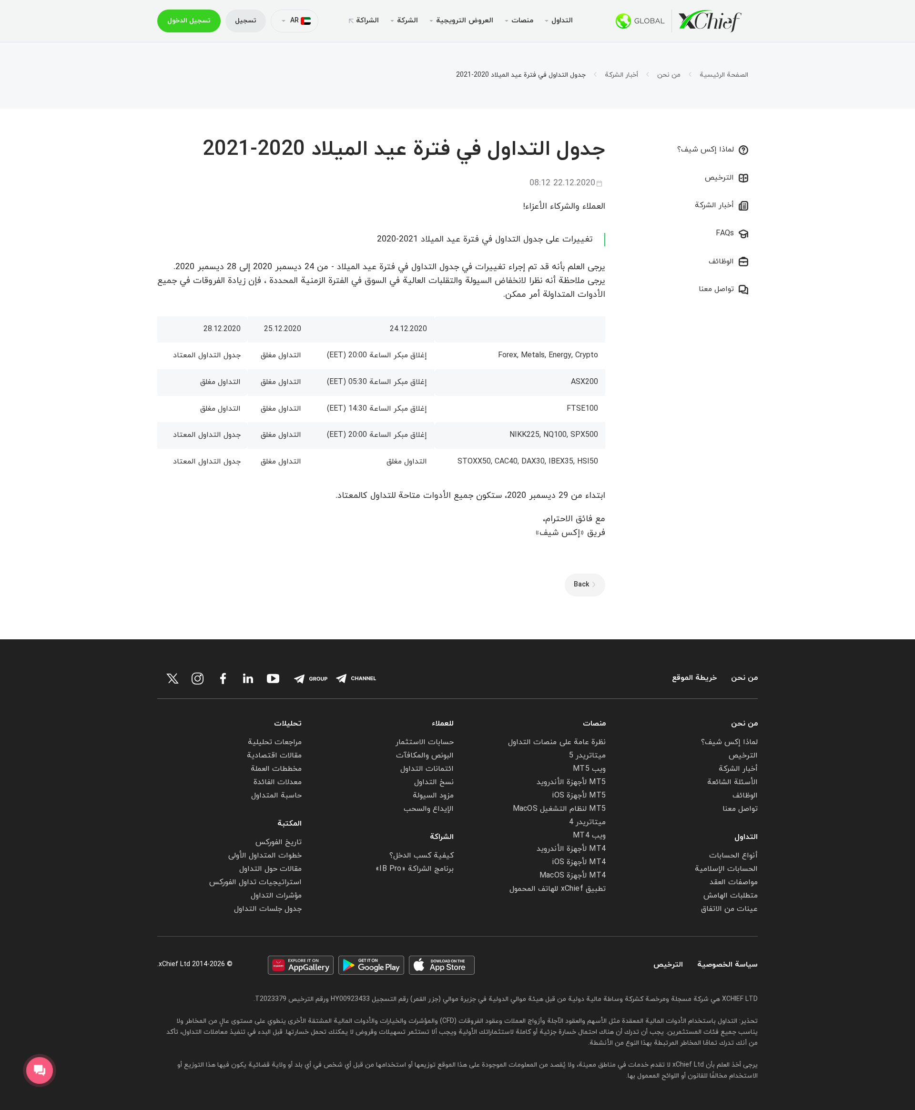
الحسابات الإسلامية (726, 869)
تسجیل (245, 20)
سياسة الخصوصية (727, 965)
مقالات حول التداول (270, 869)
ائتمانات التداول (427, 769)
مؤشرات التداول (276, 895)
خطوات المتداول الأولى (265, 855)
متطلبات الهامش (730, 895)
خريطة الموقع (694, 678)
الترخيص (719, 177)
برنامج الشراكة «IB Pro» (415, 869)
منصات (594, 723)
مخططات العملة (276, 769)
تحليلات (288, 723)
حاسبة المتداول (276, 795)
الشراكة (367, 21)
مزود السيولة (433, 795)
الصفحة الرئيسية (724, 75)
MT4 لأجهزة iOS (579, 862)
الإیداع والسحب (429, 809)
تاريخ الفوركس (278, 842)
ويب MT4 (589, 835)
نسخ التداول (434, 782)
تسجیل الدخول (189, 20)
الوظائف (721, 261)
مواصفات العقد (734, 882)
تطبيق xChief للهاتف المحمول (557, 889)
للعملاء (443, 723)
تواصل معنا (716, 289)
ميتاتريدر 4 (587, 822)
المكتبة (289, 823)
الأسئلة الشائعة (732, 782)
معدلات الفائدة (278, 782)
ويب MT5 (589, 769)
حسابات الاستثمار (425, 742)
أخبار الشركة (621, 75)
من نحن (669, 75)
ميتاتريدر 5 (587, 755)
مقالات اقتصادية (274, 755)
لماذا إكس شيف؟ (705, 149)
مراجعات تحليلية (275, 742)
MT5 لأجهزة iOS (579, 795)
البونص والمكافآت (425, 755)
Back (581, 584)
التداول (746, 837)
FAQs (725, 233)
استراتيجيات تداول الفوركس (255, 882)
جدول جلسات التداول (268, 909)
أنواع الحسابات (733, 855)
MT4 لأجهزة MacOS (572, 875)
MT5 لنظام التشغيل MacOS (559, 809)
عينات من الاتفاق (729, 909)
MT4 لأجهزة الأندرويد (571, 849)
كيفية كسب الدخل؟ (421, 855)
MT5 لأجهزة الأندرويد (571, 782)
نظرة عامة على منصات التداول (557, 742)
